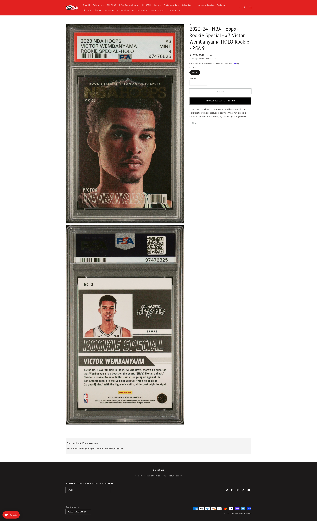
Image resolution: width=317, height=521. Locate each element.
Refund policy (175, 476)
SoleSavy (233, 513)
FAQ (164, 476)
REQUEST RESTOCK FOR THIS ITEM (220, 101)
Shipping (193, 59)
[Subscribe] (107, 490)
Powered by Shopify (244, 513)
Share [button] (195, 123)
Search (138, 476)
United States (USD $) (77, 512)
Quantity (193, 78)
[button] (98, 5)
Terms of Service (152, 476)
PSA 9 (194, 72)
